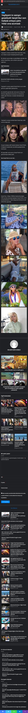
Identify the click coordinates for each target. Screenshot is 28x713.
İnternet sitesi (4, 487)
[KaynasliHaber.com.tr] (14, 4)
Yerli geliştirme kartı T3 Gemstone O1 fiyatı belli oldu (18, 559)
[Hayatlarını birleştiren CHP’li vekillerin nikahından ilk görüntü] (7, 422)
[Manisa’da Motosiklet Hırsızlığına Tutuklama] (7, 437)
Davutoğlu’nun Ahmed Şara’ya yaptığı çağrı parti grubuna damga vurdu (18, 638)
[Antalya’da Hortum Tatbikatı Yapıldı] (5, 620)
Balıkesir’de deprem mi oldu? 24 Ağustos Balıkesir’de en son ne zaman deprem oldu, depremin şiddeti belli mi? (21, 411)
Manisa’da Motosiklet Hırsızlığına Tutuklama (7, 442)
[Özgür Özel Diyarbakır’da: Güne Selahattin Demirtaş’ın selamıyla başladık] (7, 402)
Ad (2, 477)
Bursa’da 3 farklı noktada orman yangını (11, 79)
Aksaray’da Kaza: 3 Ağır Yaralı (18, 605)
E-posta (3, 482)
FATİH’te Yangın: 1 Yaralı (21, 427)
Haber (9, 9)
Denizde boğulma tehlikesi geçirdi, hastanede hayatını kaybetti (20, 444)
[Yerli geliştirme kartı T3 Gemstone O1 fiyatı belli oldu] (5, 560)
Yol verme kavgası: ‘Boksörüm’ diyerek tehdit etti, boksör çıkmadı (18, 613)
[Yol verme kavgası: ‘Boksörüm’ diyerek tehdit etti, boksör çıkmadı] (5, 613)
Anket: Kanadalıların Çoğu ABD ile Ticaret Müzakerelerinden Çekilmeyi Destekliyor (18, 72)
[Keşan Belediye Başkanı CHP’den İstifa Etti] (5, 627)
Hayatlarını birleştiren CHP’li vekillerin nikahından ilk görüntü (7, 428)
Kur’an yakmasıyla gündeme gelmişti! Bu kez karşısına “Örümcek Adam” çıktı (17, 526)
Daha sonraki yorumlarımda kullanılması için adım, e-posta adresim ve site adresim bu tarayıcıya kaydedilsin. (13, 495)
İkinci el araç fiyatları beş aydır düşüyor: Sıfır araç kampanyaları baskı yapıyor (17, 566)
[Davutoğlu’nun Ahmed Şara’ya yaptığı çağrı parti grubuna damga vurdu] (5, 638)
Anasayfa (4, 9)
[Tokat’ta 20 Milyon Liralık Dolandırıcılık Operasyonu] (5, 600)
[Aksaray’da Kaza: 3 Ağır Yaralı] (5, 607)
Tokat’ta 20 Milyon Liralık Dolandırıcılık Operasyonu (17, 599)
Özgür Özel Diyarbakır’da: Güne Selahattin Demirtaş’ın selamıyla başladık (7, 410)
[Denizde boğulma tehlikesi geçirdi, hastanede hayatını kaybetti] (21, 437)
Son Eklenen (14, 508)
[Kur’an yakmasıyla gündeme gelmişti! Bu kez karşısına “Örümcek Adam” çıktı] (5, 527)
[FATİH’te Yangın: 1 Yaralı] (21, 422)
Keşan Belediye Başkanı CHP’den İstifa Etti (16, 625)
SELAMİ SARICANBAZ (7, 27)
